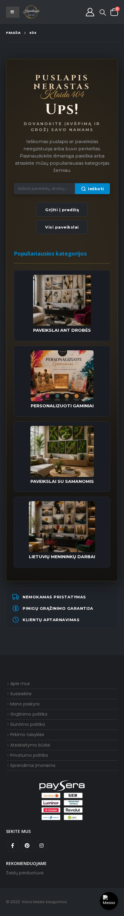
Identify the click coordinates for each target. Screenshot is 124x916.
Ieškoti (96, 188)
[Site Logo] (31, 11)
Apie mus (20, 684)
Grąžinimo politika (28, 714)
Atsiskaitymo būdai (30, 745)
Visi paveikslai (62, 227)
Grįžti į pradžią (62, 209)
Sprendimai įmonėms (32, 765)
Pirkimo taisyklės (27, 735)
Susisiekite (21, 694)
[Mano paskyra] (90, 12)
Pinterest (27, 846)
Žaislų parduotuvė (25, 873)
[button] (103, 12)
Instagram (42, 846)
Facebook (13, 846)
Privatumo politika (29, 755)
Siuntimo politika (27, 724)
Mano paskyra (24, 704)
